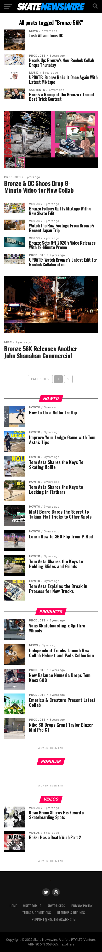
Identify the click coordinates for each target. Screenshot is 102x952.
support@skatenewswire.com (54, 919)
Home (13, 905)
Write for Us (32, 905)
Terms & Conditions (36, 912)
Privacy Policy (81, 905)
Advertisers (56, 905)
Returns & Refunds (71, 912)
